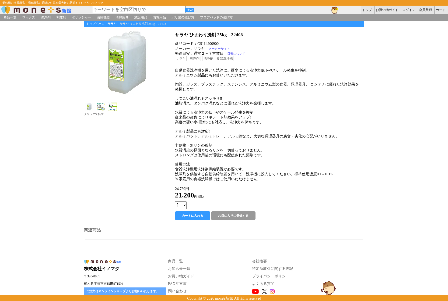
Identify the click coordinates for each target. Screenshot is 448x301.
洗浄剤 (46, 17)
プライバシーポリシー (270, 276)
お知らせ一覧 (179, 269)
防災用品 (159, 17)
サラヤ (112, 23)
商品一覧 (10, 17)
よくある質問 (263, 284)
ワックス (28, 17)
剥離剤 (61, 17)
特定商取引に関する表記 (272, 269)
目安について (236, 53)
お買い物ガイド (181, 276)
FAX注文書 (177, 284)
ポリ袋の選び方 (183, 17)
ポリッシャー (81, 17)
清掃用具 (122, 17)
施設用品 (140, 17)
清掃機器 (103, 17)
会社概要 (259, 261)
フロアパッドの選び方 (216, 17)
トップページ (95, 23)
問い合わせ (177, 291)
